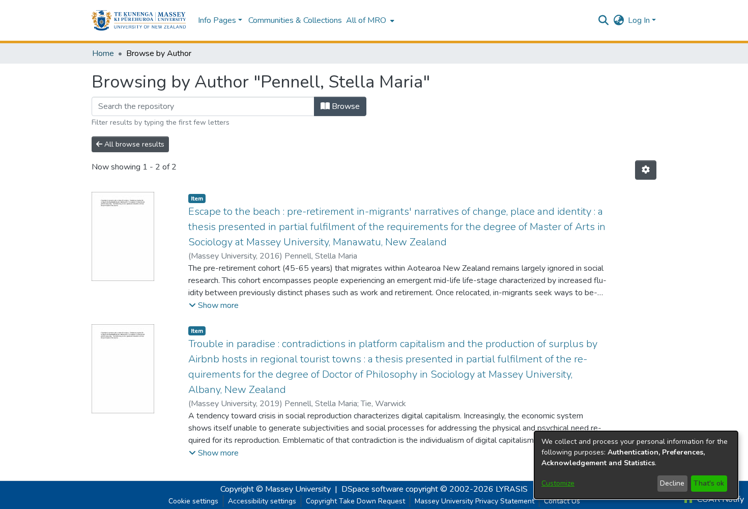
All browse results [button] (133, 144)
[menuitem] (369, 20)
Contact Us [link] (562, 501)
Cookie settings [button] (193, 501)
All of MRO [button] (366, 20)
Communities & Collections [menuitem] (295, 20)
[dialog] (636, 465)
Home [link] (103, 53)
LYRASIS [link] (512, 489)
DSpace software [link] (372, 489)
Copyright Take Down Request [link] (355, 501)
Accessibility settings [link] (262, 501)
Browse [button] (345, 106)
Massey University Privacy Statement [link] (474, 501)
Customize (557, 483)
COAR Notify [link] (719, 499)
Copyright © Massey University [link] (275, 489)
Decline (672, 483)
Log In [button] (640, 20)
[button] (139, 20)
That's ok (709, 483)
